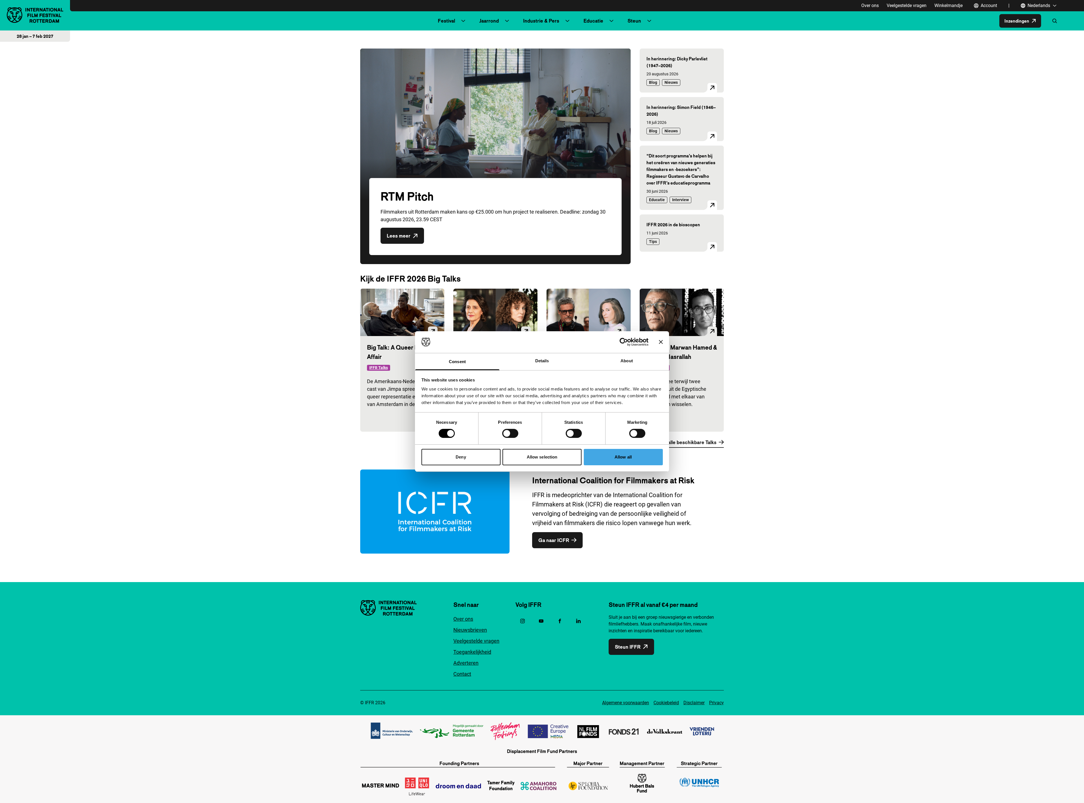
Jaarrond (489, 21)
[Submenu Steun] (649, 21)
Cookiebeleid (666, 702)
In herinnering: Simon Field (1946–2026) (681, 111)
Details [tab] (542, 360)
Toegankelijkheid (472, 652)
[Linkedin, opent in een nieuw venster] (578, 621)
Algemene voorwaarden (625, 702)
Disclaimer (694, 702)
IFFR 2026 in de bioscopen (673, 224)
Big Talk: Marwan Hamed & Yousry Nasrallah (681, 352)
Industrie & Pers (541, 21)
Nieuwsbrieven (470, 630)
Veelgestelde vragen (906, 5)
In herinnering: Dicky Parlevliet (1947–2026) (676, 62)
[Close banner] (661, 342)
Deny (461, 457)
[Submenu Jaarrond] (507, 21)
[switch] (510, 433)
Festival (446, 21)
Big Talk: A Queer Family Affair (399, 352)
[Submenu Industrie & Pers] (567, 21)
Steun (634, 21)
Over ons (870, 5)
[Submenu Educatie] (611, 21)
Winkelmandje (948, 5)
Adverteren (465, 663)
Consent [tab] (457, 361)
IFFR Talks (378, 367)
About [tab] (626, 360)
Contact (462, 674)
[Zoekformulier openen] (1054, 21)
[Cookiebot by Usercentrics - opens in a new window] (623, 342)
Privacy (716, 702)
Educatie (593, 21)
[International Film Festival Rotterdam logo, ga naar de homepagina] (35, 15)
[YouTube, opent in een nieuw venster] (541, 621)
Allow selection (542, 457)
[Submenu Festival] (463, 21)
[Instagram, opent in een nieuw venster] (522, 621)
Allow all (623, 457)
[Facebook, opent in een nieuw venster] (560, 621)
